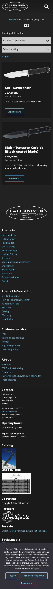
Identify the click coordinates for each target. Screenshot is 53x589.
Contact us (7, 372)
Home (12, 19)
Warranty (6, 315)
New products (9, 235)
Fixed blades (8, 242)
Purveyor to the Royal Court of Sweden (21, 375)
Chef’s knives (8, 246)
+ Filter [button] (5, 56)
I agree (12, 575)
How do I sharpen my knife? (16, 299)
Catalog (6, 311)
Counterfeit (7, 318)
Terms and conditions (13, 337)
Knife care (7, 273)
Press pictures (9, 379)
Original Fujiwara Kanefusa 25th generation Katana (24, 530)
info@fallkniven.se (9, 411)
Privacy (5, 341)
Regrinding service (11, 345)
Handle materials (10, 303)
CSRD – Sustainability (12, 368)
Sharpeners (8, 265)
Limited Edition (9, 254)
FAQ (4, 334)
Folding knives (9, 238)
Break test (7, 307)
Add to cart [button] (14, 111)
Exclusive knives (10, 250)
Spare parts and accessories (16, 261)
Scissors (6, 258)
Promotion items (10, 277)
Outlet (5, 281)
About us (6, 364)
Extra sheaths (9, 269)
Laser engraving (10, 349)
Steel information (10, 296)
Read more (26, 583)
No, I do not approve (34, 575)
